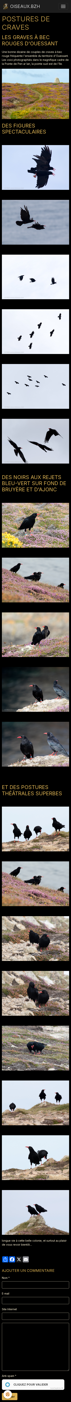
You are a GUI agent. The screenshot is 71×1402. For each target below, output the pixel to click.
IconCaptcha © (56, 1388)
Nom (5, 1277)
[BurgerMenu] (63, 6)
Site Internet (9, 1309)
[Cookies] (7, 1394)
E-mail (5, 1293)
